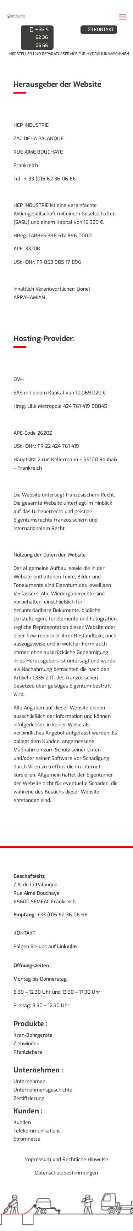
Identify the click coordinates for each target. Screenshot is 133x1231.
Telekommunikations (37, 1152)
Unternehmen (29, 1103)
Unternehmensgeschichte (42, 1111)
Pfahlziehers (27, 1073)
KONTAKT (103, 30)
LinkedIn (67, 968)
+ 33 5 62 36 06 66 (41, 48)
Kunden (22, 1144)
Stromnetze (26, 1161)
